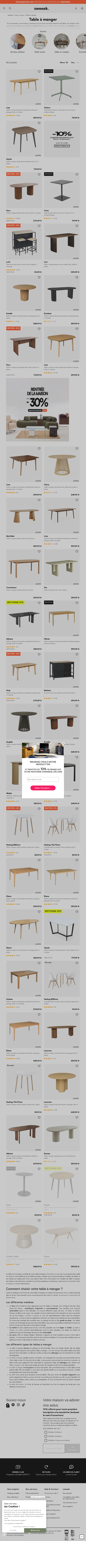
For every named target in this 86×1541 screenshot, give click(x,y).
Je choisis (13, 1530)
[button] (4, 1534)
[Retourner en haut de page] (82, 1537)
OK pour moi (35, 1530)
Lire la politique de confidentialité (13, 1523)
